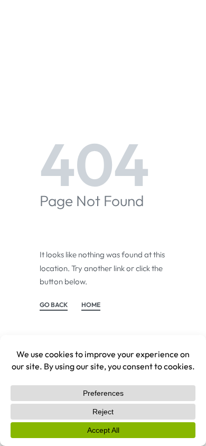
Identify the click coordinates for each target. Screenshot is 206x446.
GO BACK (54, 305)
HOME (90, 305)
